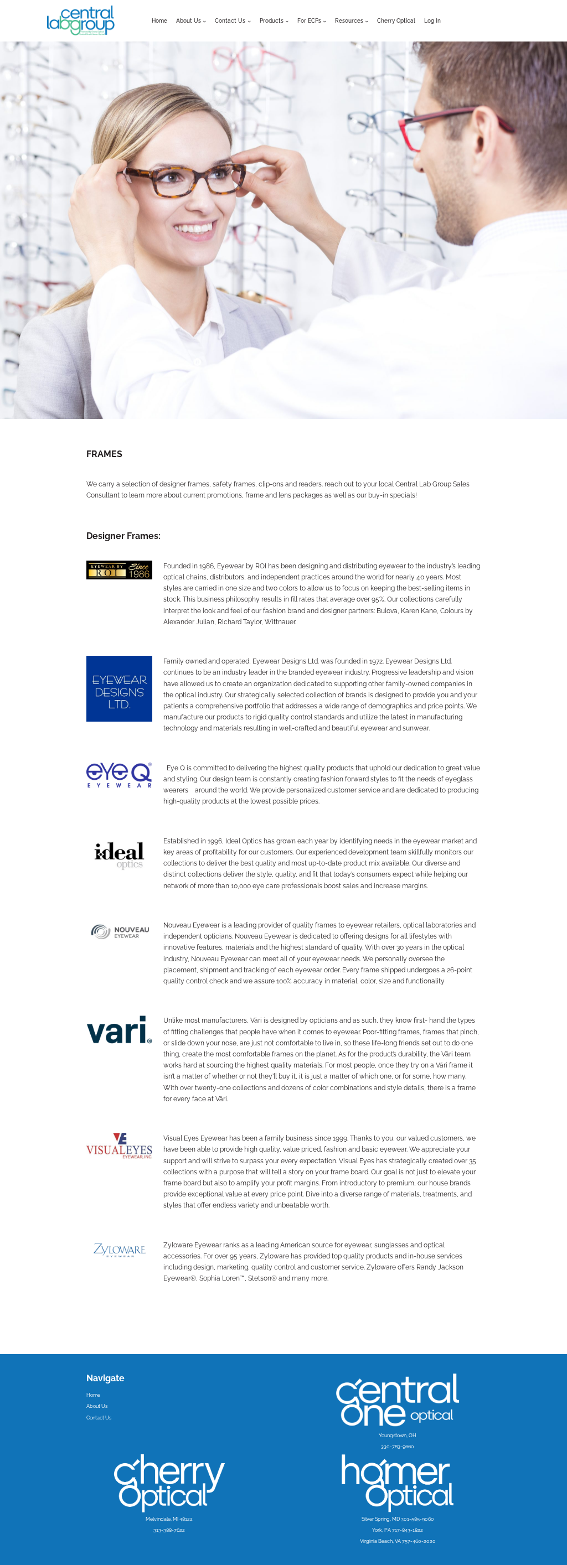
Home (159, 21)
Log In (432, 21)
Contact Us (98, 1418)
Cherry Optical (396, 21)
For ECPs (309, 21)
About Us (188, 21)
